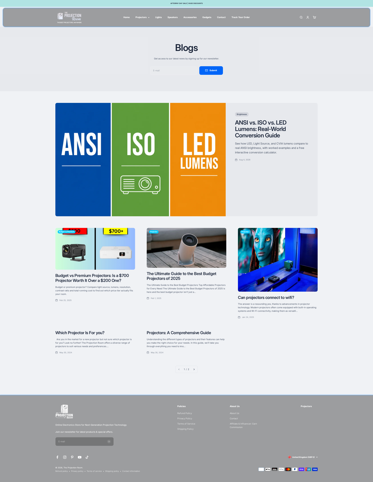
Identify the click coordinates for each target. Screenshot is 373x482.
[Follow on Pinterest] (72, 457)
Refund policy (61, 471)
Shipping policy (112, 471)
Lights (158, 17)
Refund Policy (184, 413)
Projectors (141, 17)
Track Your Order (241, 17)
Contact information (131, 471)
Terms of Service (186, 423)
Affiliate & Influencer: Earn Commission (243, 425)
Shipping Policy (185, 429)
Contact (221, 17)
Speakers (173, 17)
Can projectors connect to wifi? (266, 297)
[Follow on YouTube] (80, 457)
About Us (234, 413)
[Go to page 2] (194, 369)
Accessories (190, 17)
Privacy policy (77, 471)
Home (126, 17)
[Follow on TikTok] (87, 457)
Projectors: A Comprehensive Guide (179, 332)
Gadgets (206, 17)
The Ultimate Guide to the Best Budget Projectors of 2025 (181, 276)
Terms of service (94, 471)
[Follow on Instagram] (65, 457)
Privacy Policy (184, 418)
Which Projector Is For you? (79, 332)
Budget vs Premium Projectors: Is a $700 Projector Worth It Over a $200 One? (92, 278)
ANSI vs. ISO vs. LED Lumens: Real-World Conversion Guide (260, 129)
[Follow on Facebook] (57, 457)
